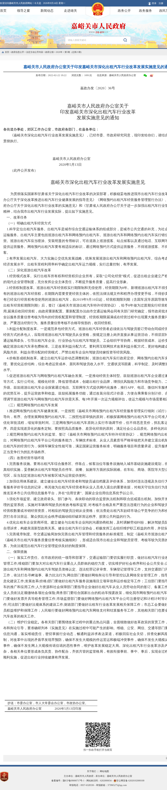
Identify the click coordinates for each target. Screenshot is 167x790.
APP (130, 387)
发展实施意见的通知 (98, 117)
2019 (79, 299)
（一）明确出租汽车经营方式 (29, 223)
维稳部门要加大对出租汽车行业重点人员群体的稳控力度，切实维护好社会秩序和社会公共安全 (91, 563)
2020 (97, 88)
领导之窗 (23, 10)
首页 (3, 10)
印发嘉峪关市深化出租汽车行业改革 (98, 111)
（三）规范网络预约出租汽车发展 (32, 405)
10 (94, 299)
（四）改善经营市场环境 (25, 458)
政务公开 (124, 10)
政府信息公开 (18, 52)
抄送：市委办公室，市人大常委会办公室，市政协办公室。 (48, 703)
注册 (161, 3)
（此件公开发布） (24, 170)
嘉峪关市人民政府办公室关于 (98, 106)
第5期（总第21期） (74, 52)
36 (110, 88)
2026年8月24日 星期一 (54, 3)
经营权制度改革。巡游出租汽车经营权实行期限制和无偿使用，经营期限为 (65, 288)
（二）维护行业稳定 (22, 622)
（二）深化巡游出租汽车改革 (29, 270)
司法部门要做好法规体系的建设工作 (35, 605)
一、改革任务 (17, 217)
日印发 (77, 708)
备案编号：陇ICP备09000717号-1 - (68, 780)
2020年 (60, 52)
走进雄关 (70, 10)
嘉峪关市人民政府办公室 (71, 159)
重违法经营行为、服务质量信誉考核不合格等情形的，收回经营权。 (64, 323)
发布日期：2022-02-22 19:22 (51, 75)
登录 (154, 3)
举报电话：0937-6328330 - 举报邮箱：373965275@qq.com (98, 785)
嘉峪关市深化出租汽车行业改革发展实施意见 (98, 182)
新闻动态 (46, 10)
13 (76, 165)
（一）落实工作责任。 (24, 558)
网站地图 (104, 771)
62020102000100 (136, 780)
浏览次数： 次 (81, 75)
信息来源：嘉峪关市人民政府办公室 (116, 75)
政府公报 (50, 52)
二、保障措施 (17, 552)
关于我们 (91, 771)
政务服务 (145, 10)
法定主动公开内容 (35, 52)
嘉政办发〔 (88, 88)
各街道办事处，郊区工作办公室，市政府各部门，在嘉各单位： (51, 129)
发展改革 (32, 581)
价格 (43, 581)
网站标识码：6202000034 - (100, 780)
